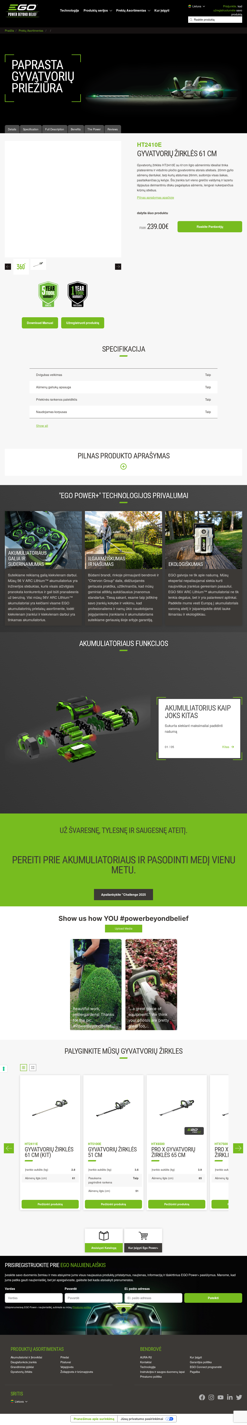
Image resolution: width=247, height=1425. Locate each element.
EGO (23, 10)
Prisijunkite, (230, 6)
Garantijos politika (201, 1362)
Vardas (10, 1288)
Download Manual (40, 323)
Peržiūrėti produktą (50, 1204)
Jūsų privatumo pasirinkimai (142, 1419)
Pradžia (10, 30)
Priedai (64, 1357)
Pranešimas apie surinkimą (94, 1419)
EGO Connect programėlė (206, 1367)
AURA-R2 (146, 1357)
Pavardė (71, 1288)
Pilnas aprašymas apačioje (155, 197)
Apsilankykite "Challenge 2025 (123, 894)
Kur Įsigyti (196, 1357)
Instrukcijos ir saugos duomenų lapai (162, 1372)
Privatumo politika (81, 1307)
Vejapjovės (67, 1367)
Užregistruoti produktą (82, 323)
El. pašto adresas (137, 1288)
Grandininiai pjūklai (22, 1367)
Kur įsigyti (161, 10)
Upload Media (123, 928)
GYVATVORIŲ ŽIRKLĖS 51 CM (112, 1153)
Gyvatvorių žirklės (21, 1372)
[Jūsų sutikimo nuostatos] (3, 1068)
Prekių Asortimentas (131, 10)
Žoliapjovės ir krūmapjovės (76, 1372)
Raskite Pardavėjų (210, 226)
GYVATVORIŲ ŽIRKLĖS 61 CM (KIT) (49, 1153)
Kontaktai (145, 1362)
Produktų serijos (96, 10)
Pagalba (195, 1372)
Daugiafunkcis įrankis (24, 1362)
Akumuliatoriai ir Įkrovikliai (26, 1357)
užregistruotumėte (224, 10)
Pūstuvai (65, 1362)
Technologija (69, 10)
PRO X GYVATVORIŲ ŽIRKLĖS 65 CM (173, 1153)
